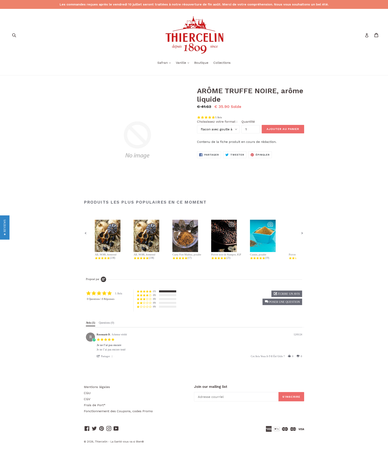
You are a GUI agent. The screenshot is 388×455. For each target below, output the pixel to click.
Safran (165, 63)
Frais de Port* (94, 405)
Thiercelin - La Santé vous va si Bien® (119, 441)
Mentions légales (97, 387)
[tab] (90, 323)
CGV (87, 399)
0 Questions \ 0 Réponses (100, 298)
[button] (86, 233)
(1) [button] (154, 291)
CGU (87, 393)
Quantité (248, 121)
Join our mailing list (210, 387)
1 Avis (218, 117)
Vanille (183, 63)
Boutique (201, 63)
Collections (222, 63)
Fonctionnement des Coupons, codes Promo (118, 411)
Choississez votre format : (217, 121)
